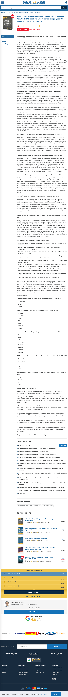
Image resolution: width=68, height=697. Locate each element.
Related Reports (5, 44)
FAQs (37, 670)
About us (4, 667)
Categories (22, 667)
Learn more (43, 694)
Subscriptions (22, 674)
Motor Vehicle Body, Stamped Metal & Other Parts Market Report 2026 (41, 529)
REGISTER (57, 646)
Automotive (37, 505)
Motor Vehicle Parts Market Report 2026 (36, 538)
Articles (55, 674)
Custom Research (23, 672)
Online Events (56, 672)
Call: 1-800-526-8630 (34, 608)
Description (4, 36)
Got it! (56, 694)
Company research (24, 670)
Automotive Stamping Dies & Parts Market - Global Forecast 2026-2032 (39, 558)
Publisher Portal (57, 670)
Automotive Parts (48, 505)
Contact (38, 667)
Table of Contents (6, 39)
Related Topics (5, 41)
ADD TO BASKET (34, 592)
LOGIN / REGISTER (40, 672)
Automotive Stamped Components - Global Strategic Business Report (39, 519)
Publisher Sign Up (57, 667)
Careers (4, 670)
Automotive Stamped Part (24, 505)
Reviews (4, 672)
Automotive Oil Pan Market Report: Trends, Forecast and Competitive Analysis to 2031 (40, 548)
